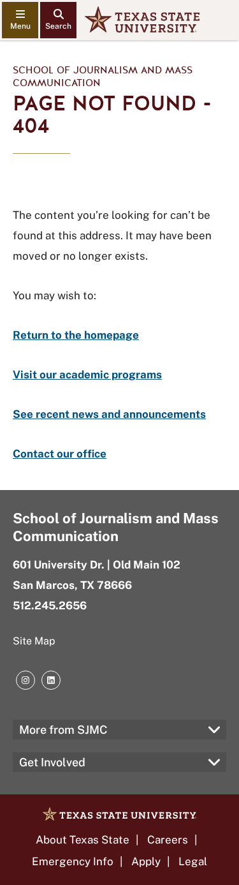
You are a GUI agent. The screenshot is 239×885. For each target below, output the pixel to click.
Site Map (34, 641)
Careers (167, 839)
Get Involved (52, 762)
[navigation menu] (20, 20)
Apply (146, 861)
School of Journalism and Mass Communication (102, 76)
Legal (192, 861)
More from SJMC (63, 729)
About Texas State (82, 839)
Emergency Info (72, 861)
